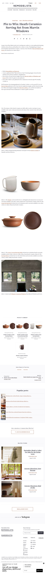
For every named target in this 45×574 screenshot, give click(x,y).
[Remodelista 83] (11, 3)
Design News (15, 20)
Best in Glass (4, 86)
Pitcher (10, 200)
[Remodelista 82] (9, 3)
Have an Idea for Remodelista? (25, 553)
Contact (24, 542)
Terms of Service (24, 545)
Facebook (34, 544)
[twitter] (23, 39)
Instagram (34, 542)
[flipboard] (14, 39)
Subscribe (39, 570)
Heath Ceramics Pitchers (22, 355)
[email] (27, 39)
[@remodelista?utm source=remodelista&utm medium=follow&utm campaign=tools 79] (3, 3)
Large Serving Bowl (6, 203)
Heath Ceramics (35, 150)
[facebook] (17, 39)
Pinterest (33, 540)
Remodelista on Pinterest (12, 71)
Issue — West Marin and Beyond (26, 20)
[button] (30, 3)
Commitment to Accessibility (25, 549)
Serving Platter (5, 255)
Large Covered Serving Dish (15, 252)
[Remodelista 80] (5, 3)
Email (33, 548)
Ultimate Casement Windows (18, 294)
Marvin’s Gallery (24, 87)
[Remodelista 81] (7, 3)
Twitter (33, 546)
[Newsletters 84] (13, 3)
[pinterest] (20, 39)
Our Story (25, 540)
